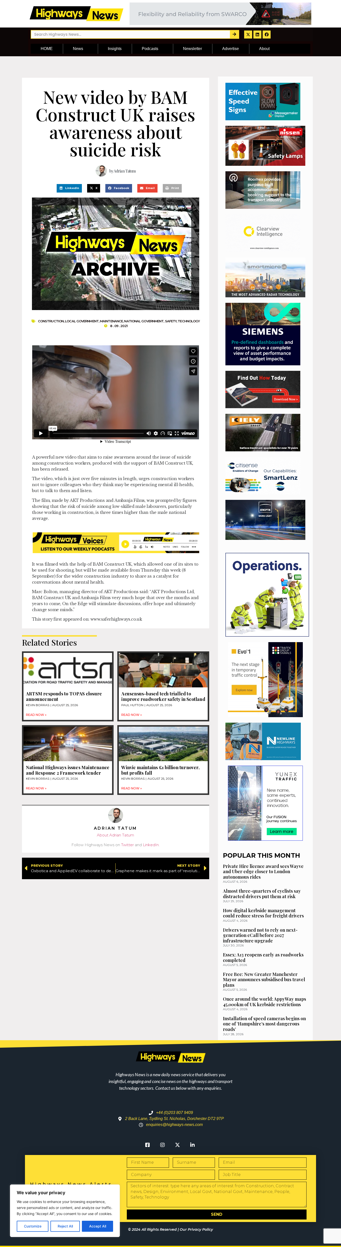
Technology (189, 321)
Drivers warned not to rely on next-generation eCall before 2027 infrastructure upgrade (260, 935)
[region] (65, 1210)
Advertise (230, 49)
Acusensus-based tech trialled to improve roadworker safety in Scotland (163, 696)
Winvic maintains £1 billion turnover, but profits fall (160, 770)
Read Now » (36, 715)
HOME (47, 49)
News (78, 49)
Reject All (65, 1226)
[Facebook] (267, 35)
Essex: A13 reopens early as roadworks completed (263, 957)
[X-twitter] (248, 35)
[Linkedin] (257, 35)
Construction (51, 321)
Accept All (97, 1226)
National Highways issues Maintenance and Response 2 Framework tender (67, 770)
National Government (144, 321)
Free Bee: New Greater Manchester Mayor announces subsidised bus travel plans (264, 979)
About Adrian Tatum (115, 835)
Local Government (82, 321)
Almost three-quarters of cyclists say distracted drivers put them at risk (262, 893)
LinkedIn (151, 844)
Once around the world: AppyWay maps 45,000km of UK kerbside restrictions (264, 1001)
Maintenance (111, 321)
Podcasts (150, 49)
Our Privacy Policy (196, 1229)
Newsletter (192, 49)
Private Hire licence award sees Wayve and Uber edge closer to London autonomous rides (263, 871)
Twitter (127, 844)
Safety (171, 321)
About (264, 49)
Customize (32, 1226)
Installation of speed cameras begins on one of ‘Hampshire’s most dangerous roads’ (264, 1023)
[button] (69, 188)
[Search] (234, 34)
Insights (115, 49)
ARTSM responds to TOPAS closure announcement (64, 696)
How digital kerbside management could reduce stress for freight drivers (263, 913)
